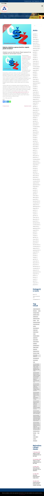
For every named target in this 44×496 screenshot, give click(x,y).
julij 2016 (34, 166)
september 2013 (36, 228)
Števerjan (35, 440)
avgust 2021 (35, 103)
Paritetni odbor (36, 335)
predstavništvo (36, 345)
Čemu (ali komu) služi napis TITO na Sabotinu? (37, 469)
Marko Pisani (35, 332)
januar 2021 (35, 112)
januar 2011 (35, 284)
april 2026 (34, 37)
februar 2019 (35, 132)
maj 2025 (34, 55)
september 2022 (36, 83)
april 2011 (34, 281)
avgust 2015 (35, 186)
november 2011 (36, 268)
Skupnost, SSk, (36, 351)
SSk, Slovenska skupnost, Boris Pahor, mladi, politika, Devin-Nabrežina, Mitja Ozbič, (36, 367)
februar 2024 (35, 63)
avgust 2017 (35, 148)
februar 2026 (35, 41)
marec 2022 (35, 92)
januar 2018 (35, 146)
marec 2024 (35, 61)
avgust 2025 (35, 50)
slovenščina (35, 360)
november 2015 (36, 181)
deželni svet (35, 316)
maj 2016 (34, 170)
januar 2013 (35, 242)
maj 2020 (34, 119)
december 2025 (36, 44)
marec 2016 (35, 173)
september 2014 (36, 206)
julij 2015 (34, 188)
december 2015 (36, 179)
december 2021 (36, 95)
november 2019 (36, 126)
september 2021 (36, 101)
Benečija (35, 310)
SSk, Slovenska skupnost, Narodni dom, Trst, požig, (36, 412)
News (9, 16)
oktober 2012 (35, 248)
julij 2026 (34, 34)
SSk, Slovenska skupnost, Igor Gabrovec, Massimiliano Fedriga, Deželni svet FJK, (36, 387)
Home (5, 16)
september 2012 (36, 250)
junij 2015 (34, 190)
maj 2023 (34, 75)
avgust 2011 (35, 273)
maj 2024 (34, 57)
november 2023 (36, 66)
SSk (34, 362)
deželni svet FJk (36, 318)
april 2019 (34, 130)
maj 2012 (34, 257)
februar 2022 (35, 93)
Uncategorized (35, 299)
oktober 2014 (35, 204)
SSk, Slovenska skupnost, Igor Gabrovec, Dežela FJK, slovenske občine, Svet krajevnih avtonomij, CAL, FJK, (36, 377)
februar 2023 (35, 81)
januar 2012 (35, 264)
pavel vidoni (35, 339)
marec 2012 (35, 261)
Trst (38, 433)
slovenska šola (36, 358)
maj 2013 (34, 235)
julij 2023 (34, 72)
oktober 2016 (35, 161)
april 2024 (34, 59)
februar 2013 (35, 241)
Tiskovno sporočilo (36, 296)
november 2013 (36, 224)
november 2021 (36, 97)
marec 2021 (35, 108)
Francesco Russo (36, 322)
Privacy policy (22, 494)
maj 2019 (34, 128)
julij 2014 (34, 210)
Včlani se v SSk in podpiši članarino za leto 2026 (37, 462)
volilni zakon (35, 436)
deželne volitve (36, 314)
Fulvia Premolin (36, 324)
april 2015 (34, 193)
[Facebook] (4, 102)
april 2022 (34, 90)
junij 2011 (34, 277)
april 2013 (34, 237)
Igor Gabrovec (36, 328)
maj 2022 (34, 88)
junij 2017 (34, 152)
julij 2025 (34, 52)
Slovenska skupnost (35, 356)
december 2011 (36, 266)
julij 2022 (34, 84)
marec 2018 (35, 143)
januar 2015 (35, 199)
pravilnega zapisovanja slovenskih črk (21, 92)
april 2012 (34, 259)
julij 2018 (34, 135)
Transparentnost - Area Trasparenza (31, 1)
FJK (38, 320)
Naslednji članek (27, 106)
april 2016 (34, 172)
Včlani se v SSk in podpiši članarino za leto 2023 (37, 455)
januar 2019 (35, 133)
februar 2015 (35, 197)
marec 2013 (35, 239)
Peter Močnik (35, 341)
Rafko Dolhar (35, 347)
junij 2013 (34, 233)
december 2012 (36, 244)
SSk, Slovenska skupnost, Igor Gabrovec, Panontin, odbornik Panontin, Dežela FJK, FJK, (36, 404)
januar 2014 (35, 221)
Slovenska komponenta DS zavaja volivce (36, 476)
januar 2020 (35, 124)
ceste (39, 310)
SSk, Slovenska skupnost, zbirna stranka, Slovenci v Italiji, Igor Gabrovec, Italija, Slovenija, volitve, (36, 426)
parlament (35, 337)
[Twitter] (6, 102)
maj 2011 (34, 279)
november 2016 (36, 159)
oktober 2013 (35, 226)
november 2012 (36, 246)
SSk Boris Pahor (36, 431)
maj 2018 (34, 139)
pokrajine (35, 343)
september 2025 (36, 48)
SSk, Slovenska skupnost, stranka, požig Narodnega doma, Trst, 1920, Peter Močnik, (36, 418)
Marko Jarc (35, 330)
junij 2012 (34, 255)
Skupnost (35, 349)
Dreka (34, 320)
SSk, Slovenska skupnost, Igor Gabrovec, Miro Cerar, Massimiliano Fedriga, (36, 396)
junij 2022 (34, 86)
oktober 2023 (35, 68)
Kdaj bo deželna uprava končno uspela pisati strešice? (16, 47)
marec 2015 (35, 195)
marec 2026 (35, 39)
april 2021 (34, 106)
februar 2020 (35, 123)
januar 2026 (35, 43)
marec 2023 (35, 79)
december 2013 (36, 222)
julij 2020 (34, 117)
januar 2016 (35, 177)
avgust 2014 (35, 208)
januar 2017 (35, 157)
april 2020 (35, 121)
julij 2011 (34, 275)
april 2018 (34, 141)
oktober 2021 (35, 99)
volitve (34, 438)
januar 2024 (35, 64)
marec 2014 (35, 217)
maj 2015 (34, 192)
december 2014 (36, 201)
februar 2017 (35, 155)
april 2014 (34, 215)
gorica (34, 326)
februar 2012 (35, 262)
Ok (19, 494)
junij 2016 (34, 168)
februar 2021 (35, 110)
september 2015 (36, 184)
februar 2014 (35, 219)
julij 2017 (34, 150)
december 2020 (36, 113)
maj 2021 (34, 104)
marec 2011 (35, 282)
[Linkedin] (8, 102)
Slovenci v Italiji (36, 353)
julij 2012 (34, 253)
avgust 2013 (35, 230)
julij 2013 (34, 232)
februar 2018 (35, 144)
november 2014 (36, 202)
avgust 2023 (35, 70)
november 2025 (36, 46)
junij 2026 (34, 35)
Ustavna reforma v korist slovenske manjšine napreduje (37, 484)
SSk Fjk (34, 433)
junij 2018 (34, 137)
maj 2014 (34, 213)
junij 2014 (34, 212)
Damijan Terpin (36, 312)
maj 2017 (34, 153)
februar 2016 (35, 175)
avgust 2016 (35, 164)
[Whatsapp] (10, 102)
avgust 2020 (35, 115)
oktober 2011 (35, 270)
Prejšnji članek (6, 106)
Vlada (34, 435)
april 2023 (34, 77)
